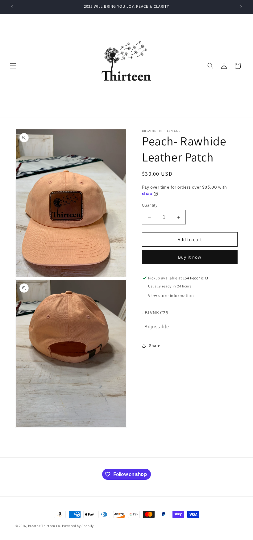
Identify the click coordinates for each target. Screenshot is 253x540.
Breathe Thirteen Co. (44, 526)
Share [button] (154, 345)
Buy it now (189, 257)
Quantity (149, 205)
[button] (13, 66)
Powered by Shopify (78, 526)
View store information (171, 295)
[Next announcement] (241, 7)
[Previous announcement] (12, 7)
